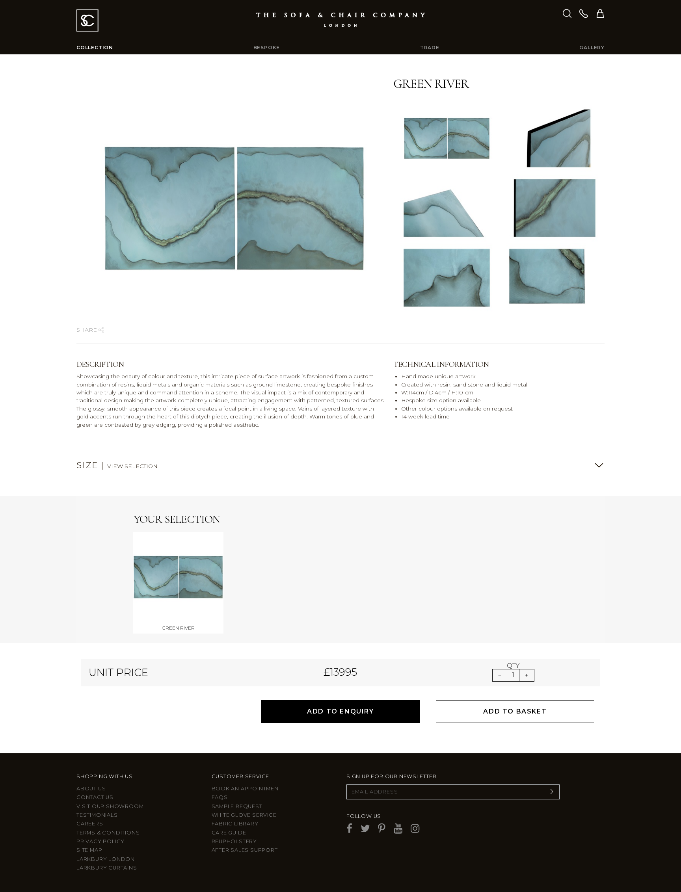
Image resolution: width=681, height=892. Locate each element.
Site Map (89, 850)
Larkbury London (105, 859)
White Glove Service (244, 815)
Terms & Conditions (108, 833)
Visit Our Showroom (109, 806)
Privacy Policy (100, 841)
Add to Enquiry (340, 711)
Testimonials (97, 815)
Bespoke (266, 47)
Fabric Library (235, 824)
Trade (429, 47)
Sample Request (237, 806)
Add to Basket (515, 711)
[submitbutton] (552, 791)
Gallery (592, 47)
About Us (91, 789)
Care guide (229, 833)
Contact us (95, 797)
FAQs (220, 797)
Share (87, 329)
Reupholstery (234, 841)
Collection (94, 47)
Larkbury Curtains (106, 868)
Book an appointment (247, 789)
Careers (89, 824)
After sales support (245, 850)
